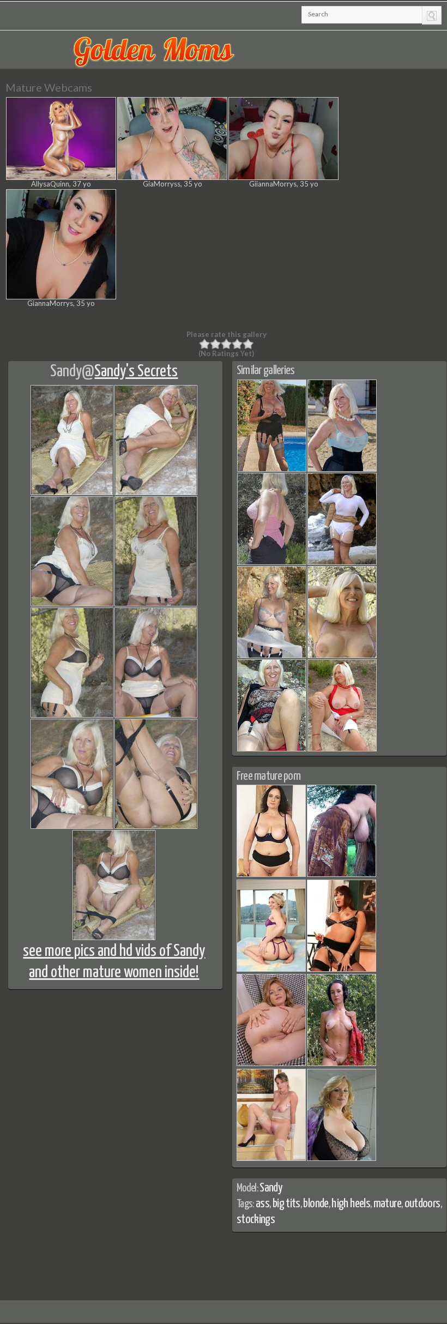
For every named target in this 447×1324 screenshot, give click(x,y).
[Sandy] (272, 469)
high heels (350, 1203)
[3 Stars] (226, 344)
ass (262, 1203)
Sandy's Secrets (136, 371)
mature (387, 1203)
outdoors (422, 1203)
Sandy (66, 371)
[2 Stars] (215, 344)
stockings (256, 1219)
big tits (286, 1203)
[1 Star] (204, 344)
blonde (315, 1203)
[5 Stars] (248, 344)
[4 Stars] (237, 344)
